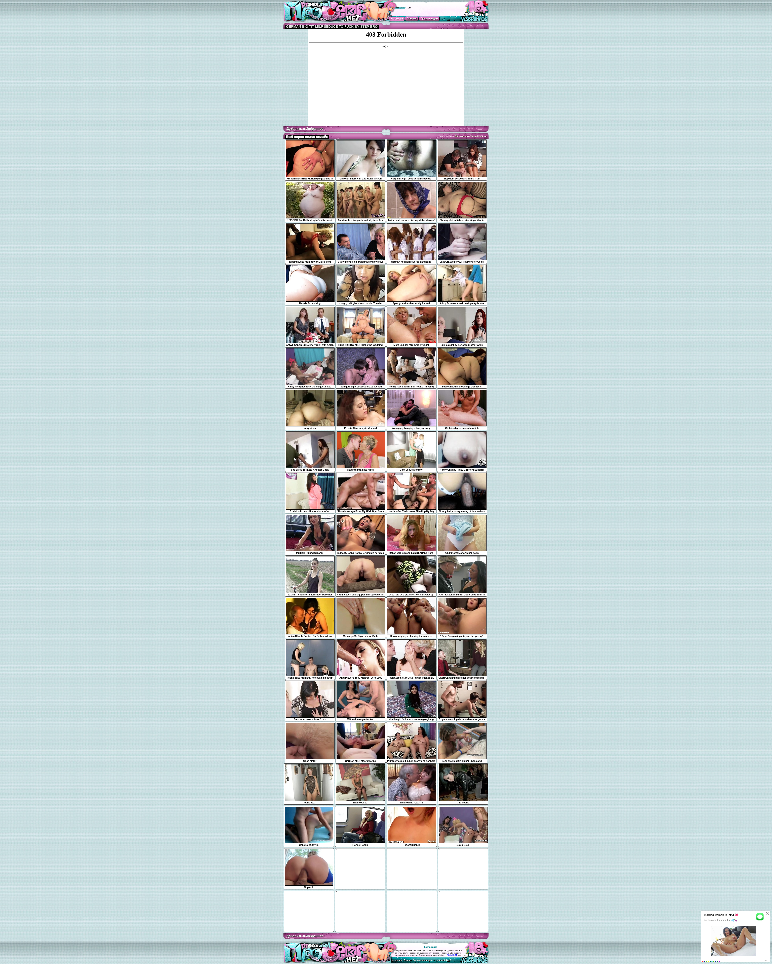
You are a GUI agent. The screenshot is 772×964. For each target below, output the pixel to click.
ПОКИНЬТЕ (452, 955)
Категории (397, 18)
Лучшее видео (429, 18)
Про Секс (400, 8)
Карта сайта (430, 947)
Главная (412, 18)
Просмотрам (462, 136)
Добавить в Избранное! (305, 128)
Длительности (479, 136)
